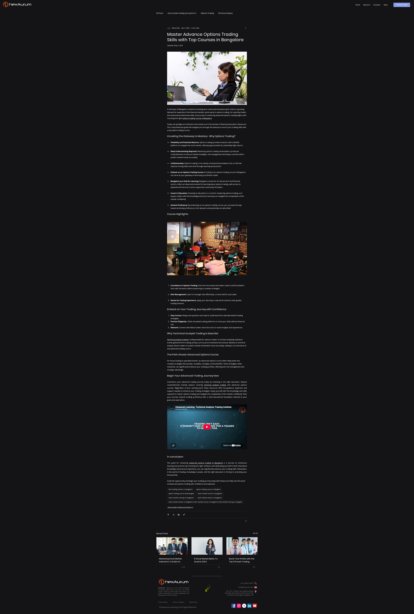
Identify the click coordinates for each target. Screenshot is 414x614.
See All (255, 533)
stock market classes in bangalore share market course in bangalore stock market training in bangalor (205, 502)
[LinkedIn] (249, 606)
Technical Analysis (225, 13)
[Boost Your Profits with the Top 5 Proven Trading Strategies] (242, 546)
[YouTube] (255, 606)
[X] (244, 606)
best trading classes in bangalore (181, 489)
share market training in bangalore (181, 498)
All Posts (159, 13)
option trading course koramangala (181, 493)
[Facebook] (233, 606)
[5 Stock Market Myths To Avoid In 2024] (207, 546)
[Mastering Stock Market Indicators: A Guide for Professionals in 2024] (172, 546)
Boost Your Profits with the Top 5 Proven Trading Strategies (241, 560)
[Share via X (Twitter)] (173, 515)
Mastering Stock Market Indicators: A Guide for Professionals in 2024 (170, 560)
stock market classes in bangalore (210, 498)
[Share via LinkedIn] (179, 515)
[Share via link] (184, 515)
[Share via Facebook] (168, 515)
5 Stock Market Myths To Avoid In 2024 (206, 560)
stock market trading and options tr (182, 13)
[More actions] (245, 28)
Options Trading (207, 13)
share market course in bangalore (210, 493)
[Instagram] (239, 606)
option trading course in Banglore (208, 489)
